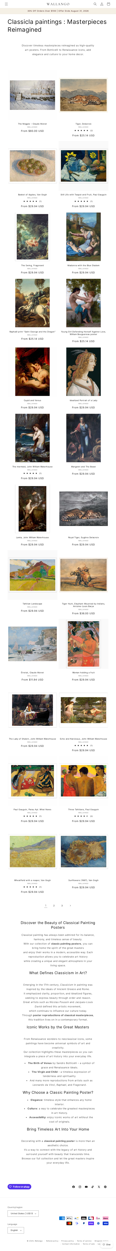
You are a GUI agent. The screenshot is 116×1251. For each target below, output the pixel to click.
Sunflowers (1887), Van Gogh (83, 880)
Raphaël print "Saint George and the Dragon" (33, 331)
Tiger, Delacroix (84, 124)
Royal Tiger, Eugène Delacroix (83, 537)
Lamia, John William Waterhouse (32, 537)
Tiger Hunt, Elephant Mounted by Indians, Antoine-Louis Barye (83, 604)
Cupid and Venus (32, 400)
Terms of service (84, 1241)
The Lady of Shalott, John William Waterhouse (32, 739)
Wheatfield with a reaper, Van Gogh (32, 880)
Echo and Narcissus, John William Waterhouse (83, 739)
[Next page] (70, 905)
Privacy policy (67, 1241)
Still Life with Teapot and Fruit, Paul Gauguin (84, 194)
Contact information (71, 1244)
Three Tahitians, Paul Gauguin (83, 809)
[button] (6, 4)
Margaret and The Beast (83, 466)
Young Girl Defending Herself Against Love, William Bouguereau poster (83, 332)
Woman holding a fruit (83, 672)
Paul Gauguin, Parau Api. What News (32, 809)
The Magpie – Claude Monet (32, 124)
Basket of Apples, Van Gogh (32, 194)
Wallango (39, 1241)
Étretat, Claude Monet (32, 672)
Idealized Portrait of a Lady (83, 400)
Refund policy (52, 1241)
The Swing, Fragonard (32, 265)
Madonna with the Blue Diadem (84, 265)
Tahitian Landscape (32, 603)
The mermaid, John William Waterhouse (32, 466)
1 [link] (45, 905)
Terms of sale (89, 1244)
